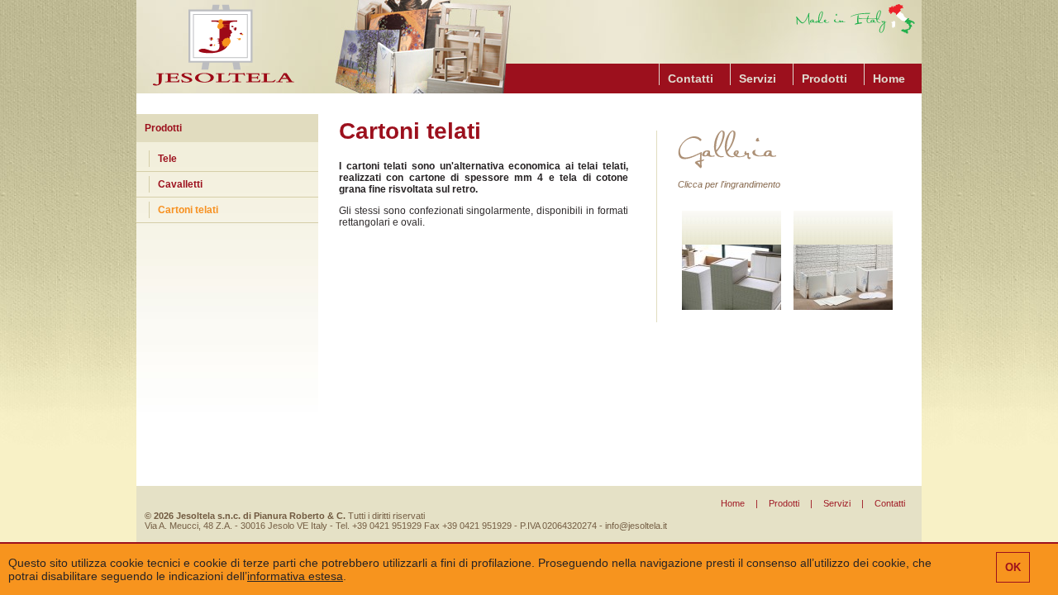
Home (889, 78)
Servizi (757, 78)
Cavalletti (180, 184)
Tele (167, 158)
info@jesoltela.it (636, 526)
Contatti (690, 78)
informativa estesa (295, 576)
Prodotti (824, 78)
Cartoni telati (188, 210)
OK (1013, 567)
